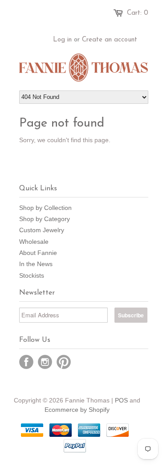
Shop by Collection (45, 207)
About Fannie (38, 252)
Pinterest (64, 362)
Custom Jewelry (41, 230)
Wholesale (34, 241)
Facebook (26, 362)
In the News (36, 263)
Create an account (109, 40)
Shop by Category (44, 218)
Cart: (137, 13)
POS (121, 400)
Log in (62, 40)
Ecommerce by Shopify (77, 409)
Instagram (45, 362)
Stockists (31, 275)
